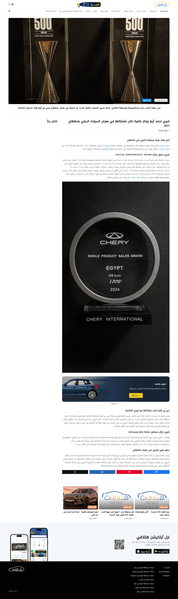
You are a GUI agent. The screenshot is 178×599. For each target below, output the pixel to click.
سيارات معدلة (128, 11)
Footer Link (9, 567)
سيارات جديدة (141, 11)
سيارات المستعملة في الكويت (144, 587)
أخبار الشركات (115, 11)
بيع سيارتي (121, 395)
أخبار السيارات (161, 100)
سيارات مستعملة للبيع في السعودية (142, 575)
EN (9, 4)
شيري (161, 145)
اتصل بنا (167, 567)
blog (89, 5)
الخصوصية (166, 575)
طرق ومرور (104, 11)
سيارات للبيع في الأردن (146, 579)
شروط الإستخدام (164, 571)
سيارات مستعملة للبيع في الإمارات (143, 571)
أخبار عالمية (164, 11)
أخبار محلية (153, 11)
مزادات (88, 11)
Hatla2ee (161, 5)
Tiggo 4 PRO (129, 170)
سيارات (133, 177)
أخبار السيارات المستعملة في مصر (70, 11)
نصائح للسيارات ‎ (50, 11)
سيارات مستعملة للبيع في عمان (144, 583)
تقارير (95, 11)
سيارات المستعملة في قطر (145, 591)
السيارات (106, 145)
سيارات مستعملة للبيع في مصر (144, 567)
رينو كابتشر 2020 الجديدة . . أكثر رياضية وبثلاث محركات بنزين (152, 513)
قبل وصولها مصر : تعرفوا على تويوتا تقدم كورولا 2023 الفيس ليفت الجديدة (117, 513)
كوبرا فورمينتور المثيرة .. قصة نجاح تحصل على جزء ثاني (80, 513)
